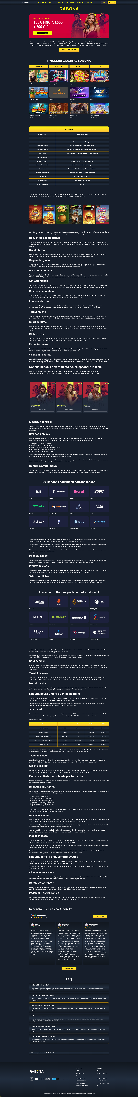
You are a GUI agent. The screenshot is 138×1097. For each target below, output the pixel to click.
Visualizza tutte (69, 968)
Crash (78, 66)
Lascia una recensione (100, 916)
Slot (98, 66)
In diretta (57, 66)
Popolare (37, 66)
